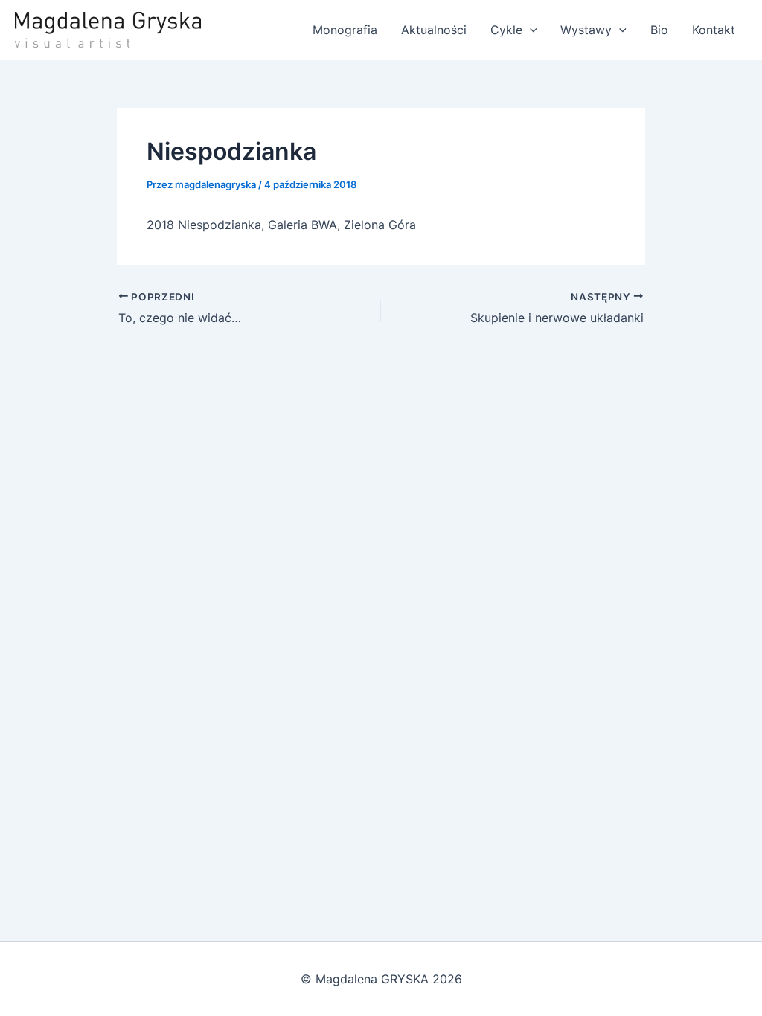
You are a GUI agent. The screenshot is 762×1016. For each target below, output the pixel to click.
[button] (529, 30)
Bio (659, 29)
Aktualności (434, 29)
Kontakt (713, 29)
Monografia (345, 29)
